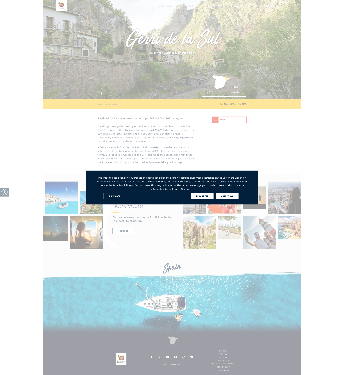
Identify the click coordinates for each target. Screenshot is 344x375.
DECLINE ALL (202, 196)
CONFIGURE (114, 196)
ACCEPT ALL (227, 196)
